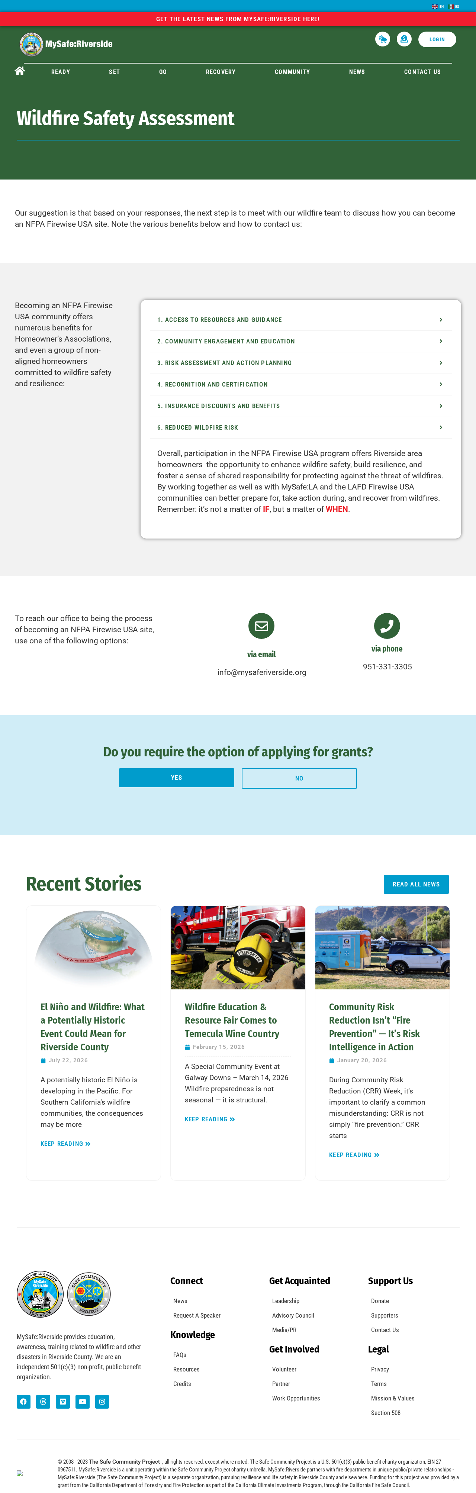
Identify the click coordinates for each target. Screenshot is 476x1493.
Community (292, 71)
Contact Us (422, 71)
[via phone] (387, 626)
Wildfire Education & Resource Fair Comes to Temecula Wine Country (232, 1020)
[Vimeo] (63, 1402)
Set (114, 71)
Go (163, 71)
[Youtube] (82, 1402)
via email (261, 654)
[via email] (261, 626)
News (357, 71)
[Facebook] (24, 1402)
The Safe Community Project (124, 1461)
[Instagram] (102, 1402)
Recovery (221, 71)
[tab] (301, 319)
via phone (387, 649)
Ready (60, 71)
